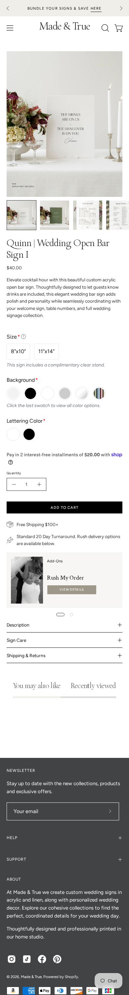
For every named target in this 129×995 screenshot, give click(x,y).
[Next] (121, 8)
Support (16, 859)
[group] (64, 8)
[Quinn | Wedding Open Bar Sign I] (21, 215)
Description (18, 625)
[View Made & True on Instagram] (12, 959)
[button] (104, 28)
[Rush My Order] (27, 580)
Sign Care (16, 640)
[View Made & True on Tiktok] (27, 959)
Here (96, 8)
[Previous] (8, 8)
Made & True (64, 28)
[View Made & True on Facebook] (42, 959)
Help (12, 837)
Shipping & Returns (26, 655)
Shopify (71, 976)
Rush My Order (65, 578)
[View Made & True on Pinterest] (57, 959)
